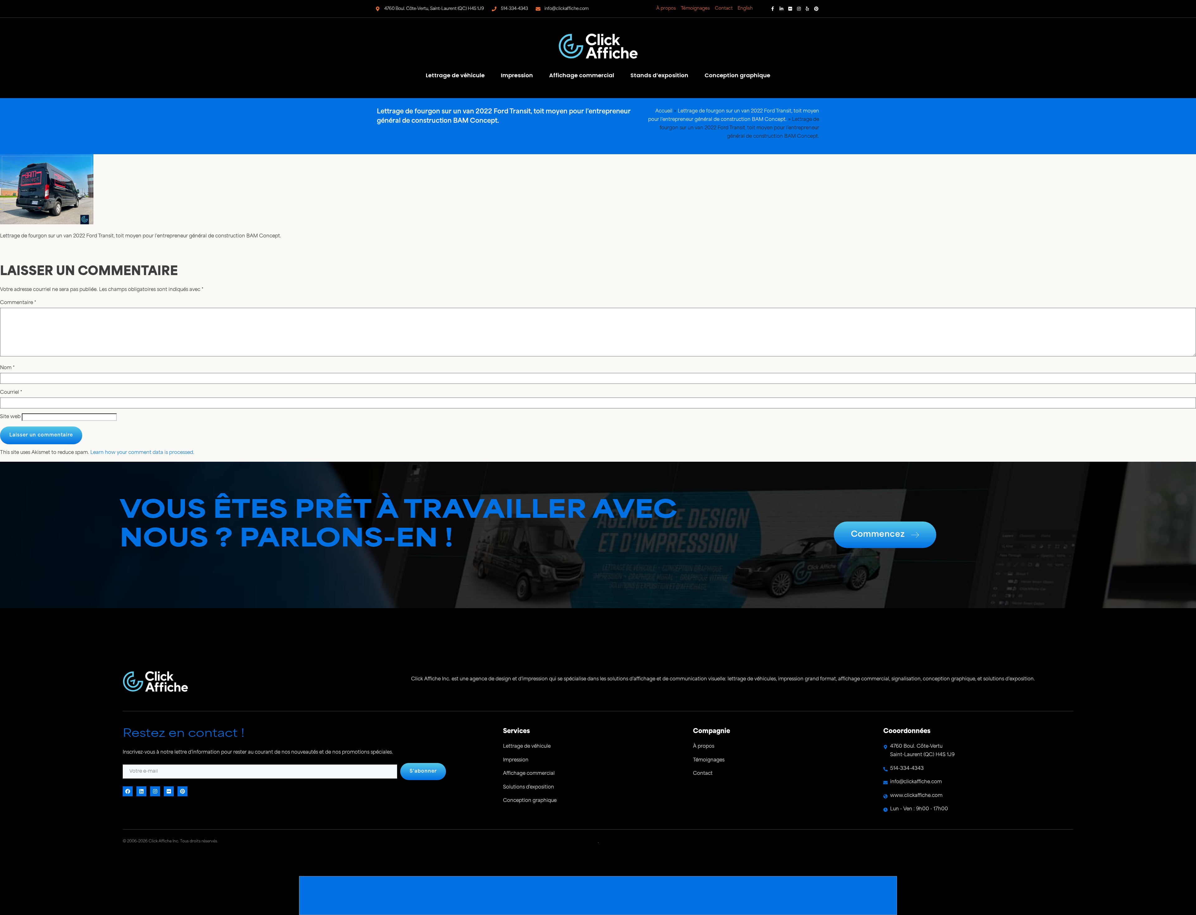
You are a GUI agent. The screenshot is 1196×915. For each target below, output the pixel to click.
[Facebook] (772, 8)
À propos (666, 8)
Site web (10, 417)
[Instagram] (799, 8)
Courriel (11, 392)
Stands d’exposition (659, 75)
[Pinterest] (816, 8)
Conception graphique (737, 75)
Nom (7, 368)
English (745, 8)
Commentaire (18, 303)
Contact (724, 8)
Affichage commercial (581, 75)
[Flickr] (790, 8)
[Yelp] (807, 8)
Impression (517, 75)
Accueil (663, 111)
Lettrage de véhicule (455, 75)
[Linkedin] (781, 8)
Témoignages (695, 8)
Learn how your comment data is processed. (142, 452)
